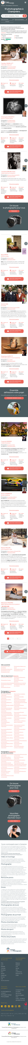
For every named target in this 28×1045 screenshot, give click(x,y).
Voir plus (7, 21)
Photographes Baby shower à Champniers (7, 744)
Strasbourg (3, 975)
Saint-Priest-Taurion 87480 (14, 307)
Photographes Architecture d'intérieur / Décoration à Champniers (6, 709)
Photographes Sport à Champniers (18, 732)
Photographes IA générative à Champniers (7, 769)
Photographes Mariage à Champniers (6, 694)
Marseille (3, 966)
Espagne (18, 964)
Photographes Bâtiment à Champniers (6, 703)
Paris (2, 963)
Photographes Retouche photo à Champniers (20, 755)
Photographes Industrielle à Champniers (19, 730)
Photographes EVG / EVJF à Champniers (7, 747)
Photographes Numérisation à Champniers (20, 769)
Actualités (18, 991)
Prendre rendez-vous (14, 398)
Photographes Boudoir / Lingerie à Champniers (19, 747)
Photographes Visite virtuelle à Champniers (7, 706)
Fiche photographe (14, 80)
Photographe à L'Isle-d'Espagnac (5, 667)
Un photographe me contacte (6, 992)
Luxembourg (19, 971)
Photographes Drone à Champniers (18, 758)
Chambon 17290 (11, 445)
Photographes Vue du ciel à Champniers (6, 735)
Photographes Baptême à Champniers (6, 730)
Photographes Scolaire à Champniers (19, 738)
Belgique (18, 963)
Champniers (12, 691)
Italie (17, 970)
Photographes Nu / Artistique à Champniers (20, 716)
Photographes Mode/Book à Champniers (7, 716)
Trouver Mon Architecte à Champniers (10, 1027)
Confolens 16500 (11, 120)
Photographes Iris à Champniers (18, 744)
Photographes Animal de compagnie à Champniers (6, 713)
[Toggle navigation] (25, 2)
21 (17, 638)
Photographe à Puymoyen (19, 669)
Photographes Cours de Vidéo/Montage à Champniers (20, 763)
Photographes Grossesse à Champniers (19, 694)
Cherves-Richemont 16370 (13, 175)
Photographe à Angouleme (6, 669)
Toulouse (3, 968)
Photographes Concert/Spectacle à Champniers (5, 722)
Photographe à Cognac (6, 680)
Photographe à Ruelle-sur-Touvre (6, 685)
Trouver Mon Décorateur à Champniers (10, 1036)
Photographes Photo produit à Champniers (20, 708)
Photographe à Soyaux (5, 687)
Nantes (2, 973)
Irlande (17, 968)
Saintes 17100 (11, 607)
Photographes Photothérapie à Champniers (20, 741)
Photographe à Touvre (5, 670)
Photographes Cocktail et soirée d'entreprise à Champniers (19, 726)
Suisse (17, 975)
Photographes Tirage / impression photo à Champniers (5, 773)
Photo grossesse (5, 996)
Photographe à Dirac (5, 672)
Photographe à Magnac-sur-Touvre (20, 667)
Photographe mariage (6, 995)
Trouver (14, 211)
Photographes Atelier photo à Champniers (20, 766)
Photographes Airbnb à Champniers (19, 706)
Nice (2, 971)
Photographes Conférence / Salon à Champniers (20, 721)
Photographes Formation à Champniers (19, 760)
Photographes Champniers (12, 5)
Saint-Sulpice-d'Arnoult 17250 (14, 551)
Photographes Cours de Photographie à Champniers (7, 763)
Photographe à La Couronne (20, 683)
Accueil (3, 5)
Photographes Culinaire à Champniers (6, 718)
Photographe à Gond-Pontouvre (18, 681)
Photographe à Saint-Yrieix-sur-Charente (19, 685)
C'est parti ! (14, 821)
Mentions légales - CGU (20, 995)
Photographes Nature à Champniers (19, 735)
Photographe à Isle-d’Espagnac (7, 683)
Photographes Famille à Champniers (19, 697)
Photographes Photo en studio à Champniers (7, 776)
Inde (17, 966)
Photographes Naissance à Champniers (6, 697)
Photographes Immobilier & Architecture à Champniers (19, 700)
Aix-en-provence (5, 980)
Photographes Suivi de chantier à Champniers (20, 703)
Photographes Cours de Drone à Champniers (7, 766)
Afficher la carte (15, 651)
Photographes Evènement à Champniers (20, 718)
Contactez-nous (20, 990)
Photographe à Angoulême (6, 677)
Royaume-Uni (19, 973)
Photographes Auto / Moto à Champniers (7, 738)
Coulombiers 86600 (12, 497)
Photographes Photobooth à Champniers (20, 772)
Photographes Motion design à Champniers (7, 760)
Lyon (2, 964)
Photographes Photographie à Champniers (7, 755)
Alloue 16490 (10, 258)
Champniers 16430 (12, 66)
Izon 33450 (10, 359)
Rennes (2, 977)
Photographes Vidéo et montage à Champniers (6, 758)
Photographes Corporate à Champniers (6, 732)
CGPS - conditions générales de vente (20, 999)
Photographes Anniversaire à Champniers (7, 725)
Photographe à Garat (18, 670)
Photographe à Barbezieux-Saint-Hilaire (19, 678)
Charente (3, 32)
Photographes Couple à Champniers (6, 700)
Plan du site (18, 993)
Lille (2, 978)
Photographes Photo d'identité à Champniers (7, 741)
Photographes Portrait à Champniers (19, 713)
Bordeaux (3, 970)
